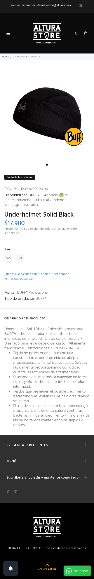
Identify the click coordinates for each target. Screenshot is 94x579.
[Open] (10, 568)
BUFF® (41, 299)
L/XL (20, 258)
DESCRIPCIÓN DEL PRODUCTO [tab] (24, 318)
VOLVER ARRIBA (47, 569)
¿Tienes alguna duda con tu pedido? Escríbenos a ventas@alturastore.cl (36, 276)
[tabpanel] (47, 114)
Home (5, 57)
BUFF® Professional (33, 293)
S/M (9, 258)
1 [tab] (47, 165)
